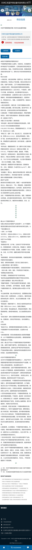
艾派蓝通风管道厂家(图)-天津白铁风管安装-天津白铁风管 (14, 499)
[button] (14, 14)
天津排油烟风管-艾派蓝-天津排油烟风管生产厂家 (12, 497)
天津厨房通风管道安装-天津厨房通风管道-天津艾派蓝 (13, 492)
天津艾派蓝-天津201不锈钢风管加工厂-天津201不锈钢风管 (15, 483)
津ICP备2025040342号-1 (16, 543)
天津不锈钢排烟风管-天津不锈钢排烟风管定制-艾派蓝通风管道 (15, 479)
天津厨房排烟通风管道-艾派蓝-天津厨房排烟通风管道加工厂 (15, 490)
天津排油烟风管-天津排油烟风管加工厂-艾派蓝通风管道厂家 (15, 488)
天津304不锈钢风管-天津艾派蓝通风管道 (11, 481)
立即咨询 (5, 51)
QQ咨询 (17, 51)
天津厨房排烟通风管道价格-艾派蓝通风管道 (18, 472)
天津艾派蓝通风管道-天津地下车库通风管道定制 (12, 486)
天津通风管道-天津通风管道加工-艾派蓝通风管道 (12, 495)
